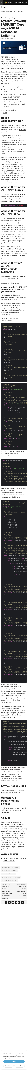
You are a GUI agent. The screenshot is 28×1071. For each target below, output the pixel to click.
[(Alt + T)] (8, 7)
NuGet (9, 199)
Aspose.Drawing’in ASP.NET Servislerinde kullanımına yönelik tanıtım (14, 104)
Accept (14, 1061)
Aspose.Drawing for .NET (16, 72)
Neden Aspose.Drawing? (11, 87)
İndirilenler (14, 194)
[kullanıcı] (22, 2)
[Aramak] (26, 2)
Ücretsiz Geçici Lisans (10, 810)
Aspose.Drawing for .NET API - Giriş (14, 94)
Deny (19, 1065)
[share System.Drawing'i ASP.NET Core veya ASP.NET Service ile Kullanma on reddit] (13, 902)
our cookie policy (18, 1058)
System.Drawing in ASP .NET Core (11, 877)
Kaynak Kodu (5, 792)
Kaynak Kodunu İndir (9, 110)
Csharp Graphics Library (8, 874)
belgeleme (22, 129)
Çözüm (5, 112)
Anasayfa (4, 18)
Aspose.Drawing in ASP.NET (9, 870)
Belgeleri (4, 838)
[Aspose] (10, 2)
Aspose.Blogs (12, 18)
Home (3, 7)
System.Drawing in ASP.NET (9, 880)
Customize (8, 1065)
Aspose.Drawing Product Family (10, 867)
